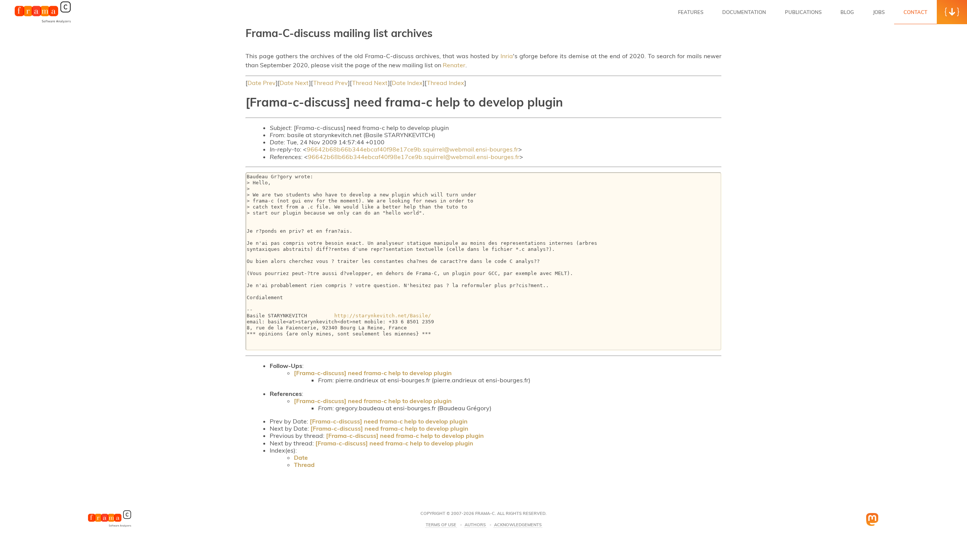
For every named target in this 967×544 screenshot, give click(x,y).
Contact (915, 12)
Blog (847, 12)
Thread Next (370, 83)
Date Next (294, 83)
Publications (803, 12)
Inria (506, 56)
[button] (952, 12)
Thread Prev (330, 83)
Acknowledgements (518, 524)
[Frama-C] (42, 22)
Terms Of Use (441, 524)
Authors (475, 524)
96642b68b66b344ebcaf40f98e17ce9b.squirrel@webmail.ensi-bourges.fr (412, 149)
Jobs (879, 12)
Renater (454, 65)
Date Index (407, 83)
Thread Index (445, 83)
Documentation (744, 12)
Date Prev (261, 83)
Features (690, 12)
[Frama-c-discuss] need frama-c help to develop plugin (373, 373)
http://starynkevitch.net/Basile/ (382, 315)
